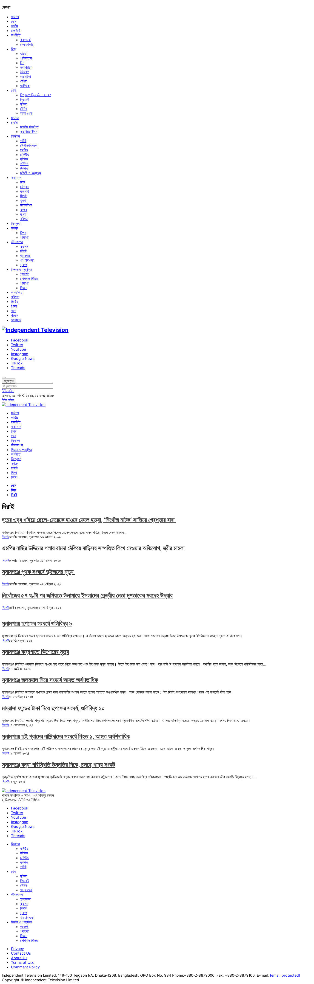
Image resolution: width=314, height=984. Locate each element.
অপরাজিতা (17, 292)
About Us (19, 958)
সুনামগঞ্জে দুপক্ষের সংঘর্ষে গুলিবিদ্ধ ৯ (37, 623)
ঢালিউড (24, 154)
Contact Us (21, 953)
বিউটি (23, 251)
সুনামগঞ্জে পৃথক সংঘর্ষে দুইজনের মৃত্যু (38, 571)
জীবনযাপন (17, 242)
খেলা (13, 90)
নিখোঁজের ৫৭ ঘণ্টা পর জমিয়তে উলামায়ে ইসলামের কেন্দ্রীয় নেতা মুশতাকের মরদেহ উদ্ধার (87, 595)
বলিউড (24, 159)
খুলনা (23, 200)
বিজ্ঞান (23, 287)
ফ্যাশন (24, 246)
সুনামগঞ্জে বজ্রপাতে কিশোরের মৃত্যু (35, 651)
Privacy (17, 948)
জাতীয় (14, 26)
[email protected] (285, 975)
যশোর (23, 209)
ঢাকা (22, 182)
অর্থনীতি (15, 35)
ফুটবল (23, 104)
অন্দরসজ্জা (25, 255)
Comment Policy (25, 967)
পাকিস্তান (26, 58)
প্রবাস (14, 315)
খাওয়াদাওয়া (27, 260)
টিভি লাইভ (8, 391)
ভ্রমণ (23, 264)
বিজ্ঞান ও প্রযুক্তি (21, 269)
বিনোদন (15, 136)
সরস (13, 310)
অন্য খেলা (26, 113)
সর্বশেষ (15, 16)
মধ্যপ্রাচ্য (26, 67)
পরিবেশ (15, 297)
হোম (13, 21)
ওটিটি (23, 140)
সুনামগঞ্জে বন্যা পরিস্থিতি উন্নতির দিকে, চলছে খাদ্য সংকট (58, 764)
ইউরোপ (24, 72)
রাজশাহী (24, 191)
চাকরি (14, 122)
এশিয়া (23, 81)
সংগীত (24, 150)
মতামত (15, 118)
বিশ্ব (13, 49)
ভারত (23, 53)
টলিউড (24, 168)
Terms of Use (22, 962)
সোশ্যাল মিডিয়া (29, 278)
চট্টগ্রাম (24, 186)
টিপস (23, 232)
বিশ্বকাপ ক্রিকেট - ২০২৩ (35, 95)
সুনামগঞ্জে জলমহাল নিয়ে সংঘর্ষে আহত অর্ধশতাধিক (50, 680)
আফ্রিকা (25, 85)
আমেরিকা (25, 76)
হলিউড (24, 163)
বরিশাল (24, 219)
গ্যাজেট (24, 274)
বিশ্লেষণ (16, 223)
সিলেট (23, 196)
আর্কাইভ (16, 320)
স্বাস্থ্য (14, 228)
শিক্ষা (14, 306)
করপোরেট (25, 39)
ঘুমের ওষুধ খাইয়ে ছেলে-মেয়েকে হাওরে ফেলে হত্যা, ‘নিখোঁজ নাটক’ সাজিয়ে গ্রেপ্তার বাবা (89, 520)
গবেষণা (24, 237)
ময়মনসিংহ (26, 205)
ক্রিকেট (24, 99)
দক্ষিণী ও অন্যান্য (30, 173)
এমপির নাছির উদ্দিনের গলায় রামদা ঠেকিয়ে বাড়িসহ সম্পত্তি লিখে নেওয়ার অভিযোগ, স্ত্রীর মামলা (93, 548)
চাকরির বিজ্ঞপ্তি (29, 127)
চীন (22, 62)
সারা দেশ (16, 177)
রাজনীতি (15, 30)
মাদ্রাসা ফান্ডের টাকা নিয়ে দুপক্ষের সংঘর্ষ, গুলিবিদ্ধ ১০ (53, 708)
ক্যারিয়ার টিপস (28, 131)
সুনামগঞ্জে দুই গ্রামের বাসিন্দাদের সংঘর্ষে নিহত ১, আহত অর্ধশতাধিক (66, 736)
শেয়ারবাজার (26, 44)
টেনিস (23, 108)
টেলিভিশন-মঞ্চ (28, 145)
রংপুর (23, 214)
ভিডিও (15, 301)
